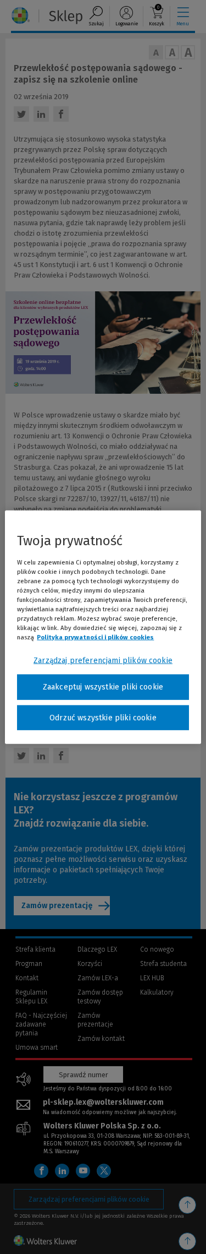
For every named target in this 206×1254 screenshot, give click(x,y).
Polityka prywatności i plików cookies (95, 637)
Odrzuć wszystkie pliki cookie (103, 717)
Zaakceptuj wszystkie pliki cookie (103, 687)
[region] (103, 627)
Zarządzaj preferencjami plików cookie (103, 660)
